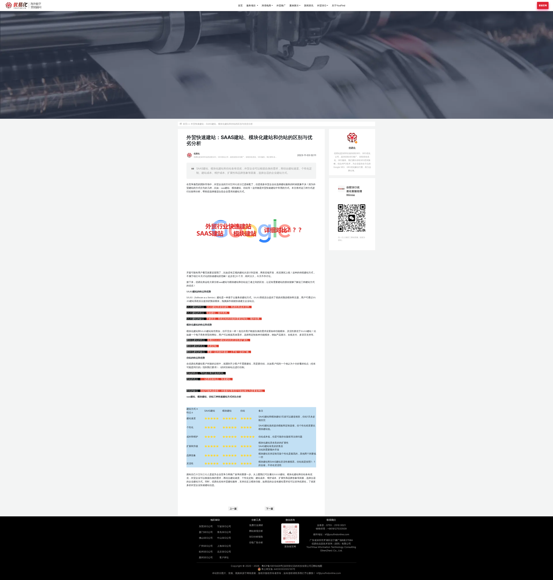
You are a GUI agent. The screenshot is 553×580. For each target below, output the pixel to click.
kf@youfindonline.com (337, 534)
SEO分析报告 (256, 536)
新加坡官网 (290, 546)
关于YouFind (338, 5)
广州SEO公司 (206, 545)
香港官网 (543, 5)
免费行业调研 (256, 525)
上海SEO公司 (224, 545)
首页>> (186, 124)
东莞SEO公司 (206, 526)
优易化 (197, 153)
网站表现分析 (256, 530)
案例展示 (294, 5)
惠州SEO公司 (206, 557)
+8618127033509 (337, 528)
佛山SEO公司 (206, 537)
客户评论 (224, 557)
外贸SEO (321, 5)
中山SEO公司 (224, 537)
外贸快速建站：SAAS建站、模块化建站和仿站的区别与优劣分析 (222, 124)
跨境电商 (266, 5)
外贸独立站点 (203, 474)
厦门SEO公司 (206, 532)
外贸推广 (281, 5)
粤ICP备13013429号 (272, 565)
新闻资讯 (308, 5)
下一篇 (269, 508)
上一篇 (233, 508)
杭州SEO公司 (206, 551)
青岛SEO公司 (224, 532)
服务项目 (251, 5)
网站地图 (317, 565)
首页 (240, 5)
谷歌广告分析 (256, 542)
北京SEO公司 (224, 551)
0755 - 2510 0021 (336, 525)
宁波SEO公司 (224, 526)
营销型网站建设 (234, 184)
